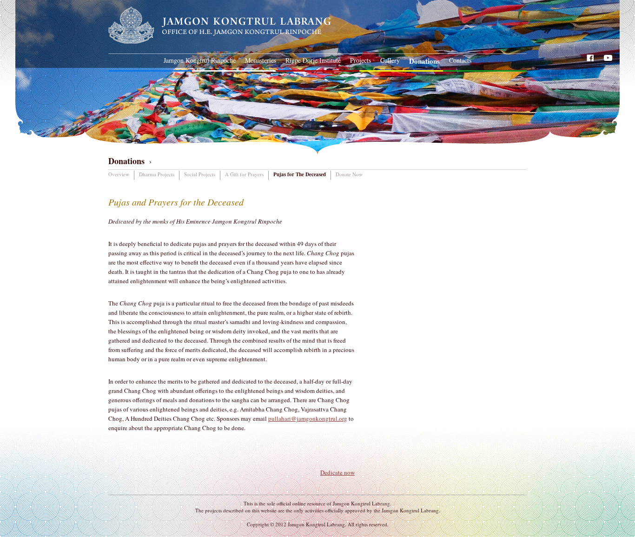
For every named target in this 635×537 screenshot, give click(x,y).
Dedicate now (337, 472)
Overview (118, 174)
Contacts (460, 60)
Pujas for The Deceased (299, 174)
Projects (360, 60)
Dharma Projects (156, 174)
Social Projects (199, 174)
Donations (424, 61)
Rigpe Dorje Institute (313, 60)
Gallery (390, 60)
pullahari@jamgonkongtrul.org (307, 418)
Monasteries (260, 60)
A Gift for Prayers (244, 174)
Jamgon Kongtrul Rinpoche (200, 60)
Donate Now (349, 174)
